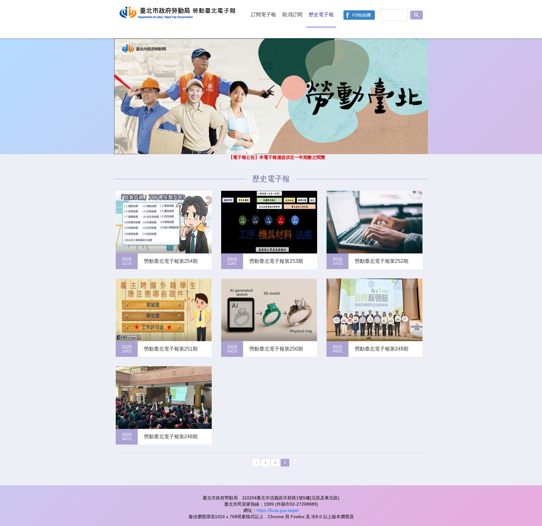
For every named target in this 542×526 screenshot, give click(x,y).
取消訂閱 (292, 14)
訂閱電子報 (263, 14)
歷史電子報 (321, 14)
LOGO (178, 19)
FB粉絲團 (361, 15)
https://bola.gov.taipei (278, 510)
